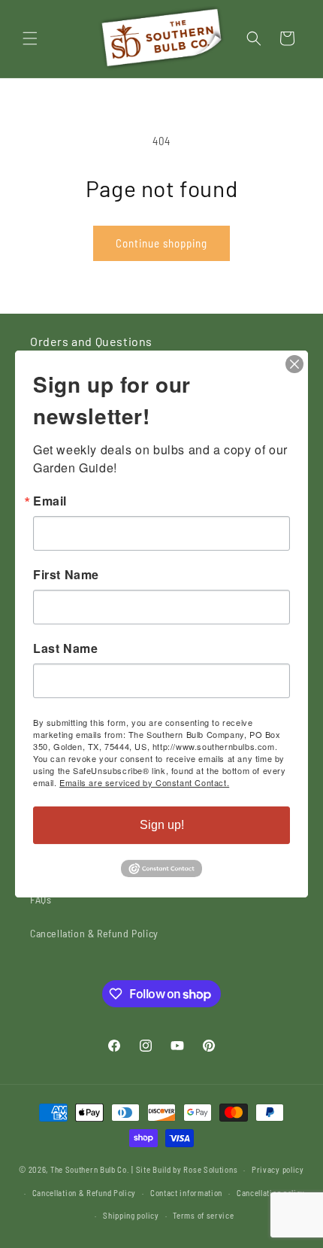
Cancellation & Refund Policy (94, 933)
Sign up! (162, 824)
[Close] (294, 364)
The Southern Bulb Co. (90, 1169)
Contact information (186, 1193)
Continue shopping (161, 243)
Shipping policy (131, 1215)
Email (50, 501)
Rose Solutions (210, 1169)
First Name (66, 575)
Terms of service (203, 1215)
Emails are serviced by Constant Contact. (144, 782)
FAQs (40, 899)
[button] (30, 38)
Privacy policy (278, 1169)
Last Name (65, 648)
